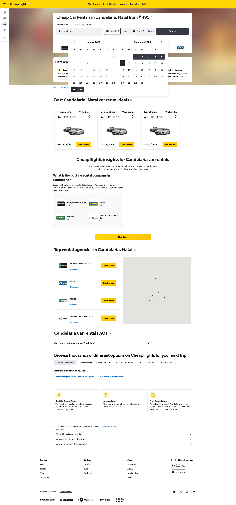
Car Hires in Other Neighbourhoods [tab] (95, 363)
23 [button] (74, 83)
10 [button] (81, 70)
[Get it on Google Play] (178, 465)
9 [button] (74, 70)
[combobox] (63, 24)
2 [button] (74, 63)
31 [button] (81, 89)
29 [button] (113, 83)
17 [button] (81, 76)
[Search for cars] (4, 24)
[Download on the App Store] (178, 472)
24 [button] (80, 83)
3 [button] (80, 63)
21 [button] (107, 76)
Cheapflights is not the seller (69, 434)
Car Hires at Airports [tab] (65, 363)
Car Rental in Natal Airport (111, 376)
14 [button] (107, 70)
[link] (123, 237)
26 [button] (93, 83)
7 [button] (107, 63)
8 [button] (113, 63)
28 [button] (107, 83)
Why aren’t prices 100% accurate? (71, 444)
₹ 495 (144, 17)
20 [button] (100, 76)
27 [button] (100, 83)
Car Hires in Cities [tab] (148, 363)
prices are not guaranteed (108, 426)
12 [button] (94, 70)
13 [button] (100, 70)
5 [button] (94, 63)
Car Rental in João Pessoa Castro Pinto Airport (74, 376)
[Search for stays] (4, 18)
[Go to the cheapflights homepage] (20, 4)
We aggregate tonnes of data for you (72, 439)
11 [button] (87, 70)
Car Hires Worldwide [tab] (125, 363)
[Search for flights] (4, 12)
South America (65, 88)
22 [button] (113, 76)
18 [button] (87, 76)
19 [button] (94, 76)
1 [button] (113, 56)
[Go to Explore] (4, 29)
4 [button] (87, 63)
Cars (54, 88)
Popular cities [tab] (167, 363)
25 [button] (87, 83)
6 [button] (100, 63)
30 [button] (74, 89)
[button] (5, 4)
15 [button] (113, 70)
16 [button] (74, 76)
